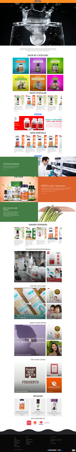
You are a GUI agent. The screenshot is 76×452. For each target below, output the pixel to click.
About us (27, 440)
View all (38, 114)
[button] (58, 1)
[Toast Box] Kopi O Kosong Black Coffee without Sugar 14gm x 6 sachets (53, 374)
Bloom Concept (17, 449)
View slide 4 (16, 128)
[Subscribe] (61, 438)
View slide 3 (15, 128)
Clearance (15, 445)
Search (27, 438)
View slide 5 (18, 128)
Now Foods (15, 439)
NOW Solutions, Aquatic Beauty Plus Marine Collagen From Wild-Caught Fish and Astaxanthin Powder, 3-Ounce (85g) (52, 336)
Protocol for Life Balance (17, 440)
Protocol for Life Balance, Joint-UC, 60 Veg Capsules (53, 265)
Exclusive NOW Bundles (17, 446)
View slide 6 (20, 128)
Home (15, 438)
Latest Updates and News (29, 439)
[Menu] (14, 1)
